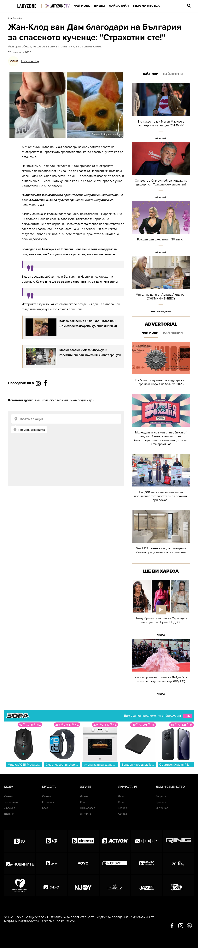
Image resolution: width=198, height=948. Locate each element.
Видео (99, 6)
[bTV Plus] (51, 863)
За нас (9, 917)
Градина (161, 802)
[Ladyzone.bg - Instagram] (39, 383)
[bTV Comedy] (51, 841)
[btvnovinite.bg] (19, 863)
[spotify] (189, 926)
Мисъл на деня (161, 311)
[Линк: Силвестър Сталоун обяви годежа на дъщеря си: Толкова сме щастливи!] (161, 171)
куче (45, 400)
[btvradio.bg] (51, 885)
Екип (19, 917)
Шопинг (9, 813)
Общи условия (37, 917)
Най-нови (150, 74)
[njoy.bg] (83, 885)
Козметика (48, 802)
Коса (45, 808)
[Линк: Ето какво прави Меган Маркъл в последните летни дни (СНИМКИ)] (161, 112)
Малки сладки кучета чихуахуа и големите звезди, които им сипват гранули (90, 352)
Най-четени (173, 74)
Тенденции (11, 802)
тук (187, 715)
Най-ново (81, 6)
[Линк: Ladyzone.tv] (57, 6)
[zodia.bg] (178, 863)
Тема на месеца (146, 6)
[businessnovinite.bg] (146, 863)
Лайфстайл (119, 6)
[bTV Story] (146, 841)
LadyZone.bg (30, 61)
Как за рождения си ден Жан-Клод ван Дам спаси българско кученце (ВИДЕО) (88, 323)
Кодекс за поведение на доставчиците (125, 917)
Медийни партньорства (21, 921)
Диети (84, 796)
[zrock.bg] (178, 885)
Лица (121, 796)
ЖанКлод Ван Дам (82, 400)
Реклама (48, 921)
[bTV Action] (115, 841)
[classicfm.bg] (115, 885)
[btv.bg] (19, 841)
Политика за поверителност (72, 917)
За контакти (66, 921)
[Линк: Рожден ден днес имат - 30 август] (161, 228)
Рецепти (161, 796)
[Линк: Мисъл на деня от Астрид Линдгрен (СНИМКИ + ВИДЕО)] (161, 285)
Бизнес (122, 808)
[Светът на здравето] (19, 885)
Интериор (162, 808)
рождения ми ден (34, 254)
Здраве (85, 787)
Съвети (9, 796)
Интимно (85, 813)
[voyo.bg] (83, 863)
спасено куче (59, 400)
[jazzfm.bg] (146, 885)
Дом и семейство (170, 787)
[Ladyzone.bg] (30, 6)
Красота (49, 787)
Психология (87, 808)
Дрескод (9, 808)
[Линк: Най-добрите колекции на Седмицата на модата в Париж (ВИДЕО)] (161, 609)
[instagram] (180, 926)
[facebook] (172, 926)
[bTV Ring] (178, 841)
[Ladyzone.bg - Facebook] (45, 392)
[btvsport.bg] (115, 863)
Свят (121, 802)
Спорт (84, 802)
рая (37, 400)
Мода (8, 787)
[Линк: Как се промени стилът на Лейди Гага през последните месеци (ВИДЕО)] (161, 668)
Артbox (122, 813)
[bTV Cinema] (83, 841)
